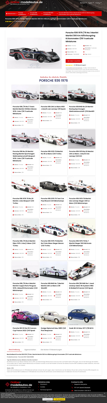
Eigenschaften (30, 350)
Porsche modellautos (22, 13)
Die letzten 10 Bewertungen (51, 350)
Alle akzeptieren (59, 399)
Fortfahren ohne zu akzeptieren (8, 393)
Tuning (97, 3)
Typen (90, 3)
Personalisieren (47, 399)
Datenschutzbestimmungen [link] (53, 401)
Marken (82, 3)
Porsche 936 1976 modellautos (48, 13)
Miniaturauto (12, 13)
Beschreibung (14, 349)
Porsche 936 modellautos (33, 13)
